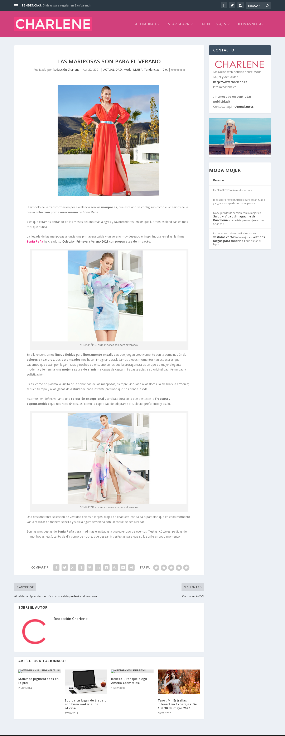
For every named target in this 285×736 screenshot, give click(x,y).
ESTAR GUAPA (177, 24)
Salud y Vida (222, 216)
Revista (218, 180)
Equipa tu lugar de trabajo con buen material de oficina (86, 704)
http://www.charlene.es (230, 82)
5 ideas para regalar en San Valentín (67, 5)
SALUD (205, 24)
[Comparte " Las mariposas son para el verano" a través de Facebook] (56, 567)
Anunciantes (244, 107)
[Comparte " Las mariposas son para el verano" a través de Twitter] (65, 567)
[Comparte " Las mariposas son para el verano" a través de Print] (131, 567)
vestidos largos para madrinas (239, 239)
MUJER (137, 70)
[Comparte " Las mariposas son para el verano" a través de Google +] (73, 567)
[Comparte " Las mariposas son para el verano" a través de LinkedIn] (98, 567)
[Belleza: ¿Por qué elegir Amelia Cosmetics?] (132, 671)
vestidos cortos (224, 237)
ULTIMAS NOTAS (250, 24)
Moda (127, 70)
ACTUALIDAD (145, 24)
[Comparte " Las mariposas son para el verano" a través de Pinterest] (90, 567)
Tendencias (151, 70)
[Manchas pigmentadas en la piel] (39, 671)
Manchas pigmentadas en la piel (38, 681)
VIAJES (221, 24)
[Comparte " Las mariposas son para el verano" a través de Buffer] (106, 567)
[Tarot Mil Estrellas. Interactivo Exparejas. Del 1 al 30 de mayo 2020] (179, 682)
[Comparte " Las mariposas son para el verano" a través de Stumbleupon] (115, 567)
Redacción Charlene (66, 70)
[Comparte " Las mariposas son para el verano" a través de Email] (123, 567)
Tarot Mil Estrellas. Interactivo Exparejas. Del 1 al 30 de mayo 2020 (178, 704)
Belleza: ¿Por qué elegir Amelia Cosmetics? (129, 681)
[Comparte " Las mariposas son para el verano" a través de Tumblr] (81, 567)
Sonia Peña (90, 212)
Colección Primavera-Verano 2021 (85, 241)
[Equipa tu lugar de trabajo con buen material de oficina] (86, 682)
